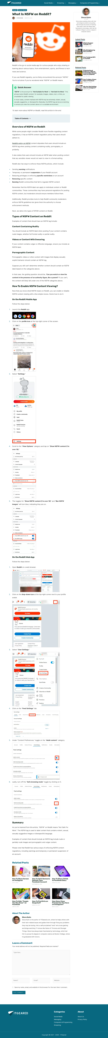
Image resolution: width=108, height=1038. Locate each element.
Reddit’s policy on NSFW (21, 143)
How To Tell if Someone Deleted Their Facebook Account (41, 880)
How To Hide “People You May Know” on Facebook (20, 902)
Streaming (57, 1025)
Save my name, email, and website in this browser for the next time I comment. (41, 987)
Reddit (15, 10)
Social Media (22, 10)
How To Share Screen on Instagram (20, 879)
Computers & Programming (63, 1022)
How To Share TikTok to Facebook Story (60, 879)
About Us (81, 1016)
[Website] (61, 980)
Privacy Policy (82, 1019)
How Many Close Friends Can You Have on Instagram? (60, 902)
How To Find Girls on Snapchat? (40, 902)
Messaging (57, 1019)
